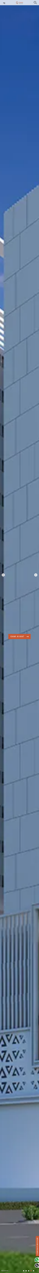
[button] (23, 1271)
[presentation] (3, 575)
